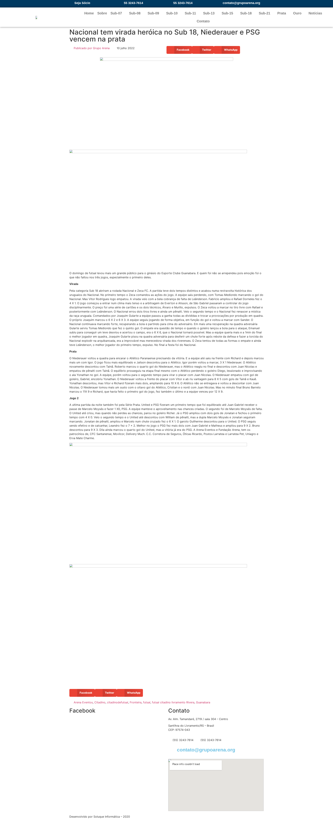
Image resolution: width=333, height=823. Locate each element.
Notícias (315, 13)
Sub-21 (264, 13)
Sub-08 (134, 13)
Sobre (102, 13)
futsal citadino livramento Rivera (173, 702)
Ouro (297, 13)
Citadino (99, 702)
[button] (179, 50)
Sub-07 (116, 13)
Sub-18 (246, 13)
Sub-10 (172, 13)
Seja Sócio (82, 3)
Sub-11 (190, 13)
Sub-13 (209, 13)
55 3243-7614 (133, 3)
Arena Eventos (83, 702)
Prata (281, 13)
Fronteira (136, 702)
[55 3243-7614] (120, 3)
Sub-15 (227, 13)
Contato (203, 21)
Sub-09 (153, 13)
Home (89, 13)
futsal (146, 702)
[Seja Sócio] (71, 3)
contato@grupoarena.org (241, 3)
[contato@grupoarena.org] (219, 3)
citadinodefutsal (117, 702)
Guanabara (203, 702)
